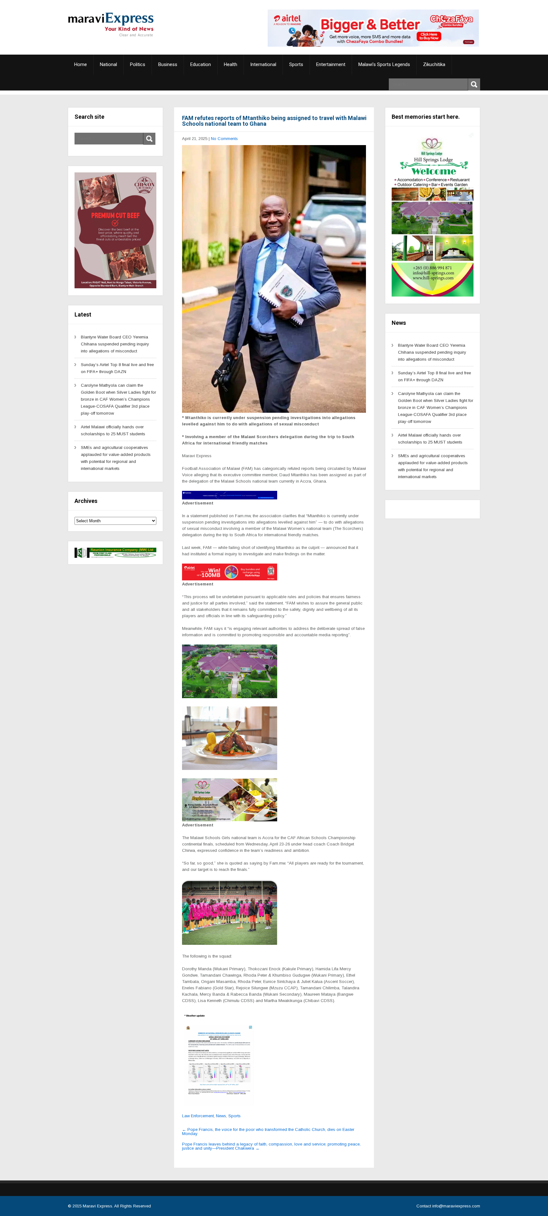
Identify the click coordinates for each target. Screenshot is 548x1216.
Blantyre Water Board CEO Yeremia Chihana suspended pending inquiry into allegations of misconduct (115, 344)
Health (230, 64)
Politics (137, 64)
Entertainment (330, 64)
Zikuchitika (434, 64)
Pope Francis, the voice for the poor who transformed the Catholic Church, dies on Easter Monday (268, 1131)
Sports (296, 64)
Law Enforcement (198, 1115)
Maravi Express (97, 1206)
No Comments (224, 138)
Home (80, 64)
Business (167, 64)
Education (200, 64)
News (221, 1115)
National (108, 64)
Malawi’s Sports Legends (384, 64)
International (263, 64)
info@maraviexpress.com (456, 1206)
